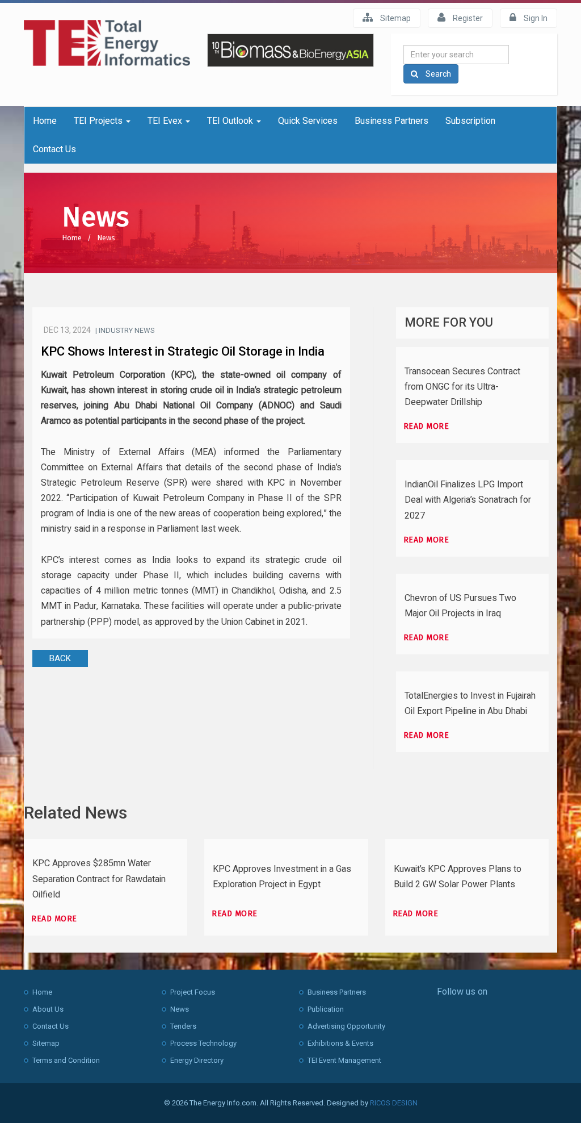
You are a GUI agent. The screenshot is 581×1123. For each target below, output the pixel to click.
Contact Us (54, 149)
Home (45, 120)
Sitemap (394, 18)
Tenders (183, 1026)
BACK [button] (60, 658)
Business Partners (391, 120)
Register (467, 18)
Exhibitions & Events (340, 1043)
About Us (48, 1009)
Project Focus (192, 992)
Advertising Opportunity (346, 1026)
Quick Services (308, 120)
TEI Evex (166, 120)
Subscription (470, 120)
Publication (326, 1009)
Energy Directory (197, 1060)
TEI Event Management (344, 1060)
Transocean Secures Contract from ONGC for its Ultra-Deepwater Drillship (462, 387)
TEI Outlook (231, 120)
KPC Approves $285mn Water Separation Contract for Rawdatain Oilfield (99, 879)
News (106, 237)
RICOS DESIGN (394, 1103)
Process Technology (203, 1043)
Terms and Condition (66, 1060)
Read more (426, 426)
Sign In (535, 18)
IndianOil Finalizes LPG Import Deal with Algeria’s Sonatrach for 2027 (468, 500)
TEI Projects (99, 120)
